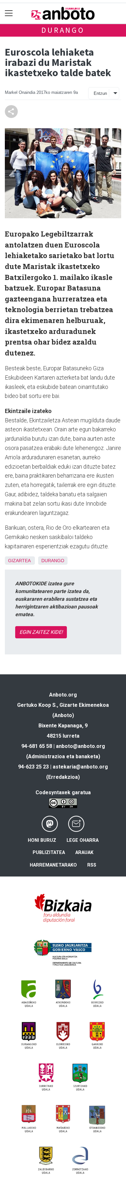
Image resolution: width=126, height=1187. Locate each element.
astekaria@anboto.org (80, 767)
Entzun (100, 93)
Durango (63, 30)
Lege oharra (83, 840)
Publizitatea (49, 852)
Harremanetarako (53, 865)
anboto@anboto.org (80, 746)
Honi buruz (42, 840)
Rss (91, 865)
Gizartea (19, 560)
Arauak (84, 852)
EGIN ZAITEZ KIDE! (41, 632)
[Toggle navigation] (9, 13)
